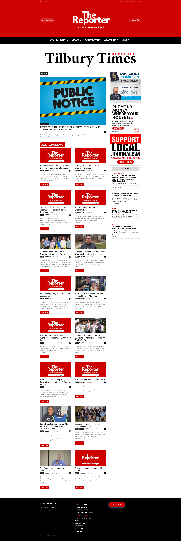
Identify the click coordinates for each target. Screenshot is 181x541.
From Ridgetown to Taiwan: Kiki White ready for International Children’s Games (54, 426)
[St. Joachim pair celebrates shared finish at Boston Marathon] (90, 283)
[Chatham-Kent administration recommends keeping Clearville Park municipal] (55, 197)
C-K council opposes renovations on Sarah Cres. (125, 227)
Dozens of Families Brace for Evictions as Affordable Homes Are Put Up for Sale (90, 337)
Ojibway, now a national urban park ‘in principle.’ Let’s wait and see (90, 253)
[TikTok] (46, 2)
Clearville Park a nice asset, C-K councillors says (125, 195)
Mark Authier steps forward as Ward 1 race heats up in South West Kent (55, 337)
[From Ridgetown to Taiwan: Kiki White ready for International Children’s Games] (55, 414)
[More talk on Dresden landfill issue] (90, 369)
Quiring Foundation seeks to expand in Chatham (87, 166)
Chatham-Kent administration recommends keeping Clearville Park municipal (53, 209)
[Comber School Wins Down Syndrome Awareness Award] (55, 241)
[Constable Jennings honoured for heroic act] (90, 458)
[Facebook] (40, 2)
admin (42, 132)
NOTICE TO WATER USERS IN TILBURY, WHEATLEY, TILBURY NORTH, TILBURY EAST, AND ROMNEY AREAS (71, 128)
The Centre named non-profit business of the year (52, 469)
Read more (45, 184)
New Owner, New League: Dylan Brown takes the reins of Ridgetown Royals (55, 382)
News (42, 170)
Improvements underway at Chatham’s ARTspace (125, 211)
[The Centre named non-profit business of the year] (55, 458)
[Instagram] (43, 2)
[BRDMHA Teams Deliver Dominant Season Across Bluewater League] (55, 155)
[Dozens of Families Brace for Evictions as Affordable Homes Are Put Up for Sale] (90, 325)
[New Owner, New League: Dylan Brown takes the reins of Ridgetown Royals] (55, 369)
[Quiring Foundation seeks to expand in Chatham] (90, 155)
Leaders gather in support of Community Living (87, 425)
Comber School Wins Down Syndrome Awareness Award (52, 253)
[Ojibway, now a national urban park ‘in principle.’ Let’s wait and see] (90, 241)
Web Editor (48, 170)
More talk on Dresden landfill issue (90, 380)
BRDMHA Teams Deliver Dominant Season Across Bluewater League (55, 166)
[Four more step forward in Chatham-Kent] (90, 197)
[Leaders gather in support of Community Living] (90, 414)
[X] (49, 2)
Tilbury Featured (45, 124)
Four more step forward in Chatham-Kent (86, 208)
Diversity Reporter (50, 342)
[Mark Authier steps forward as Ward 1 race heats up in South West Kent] (55, 325)
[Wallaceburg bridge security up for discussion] (55, 283)
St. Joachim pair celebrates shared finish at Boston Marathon (90, 294)
